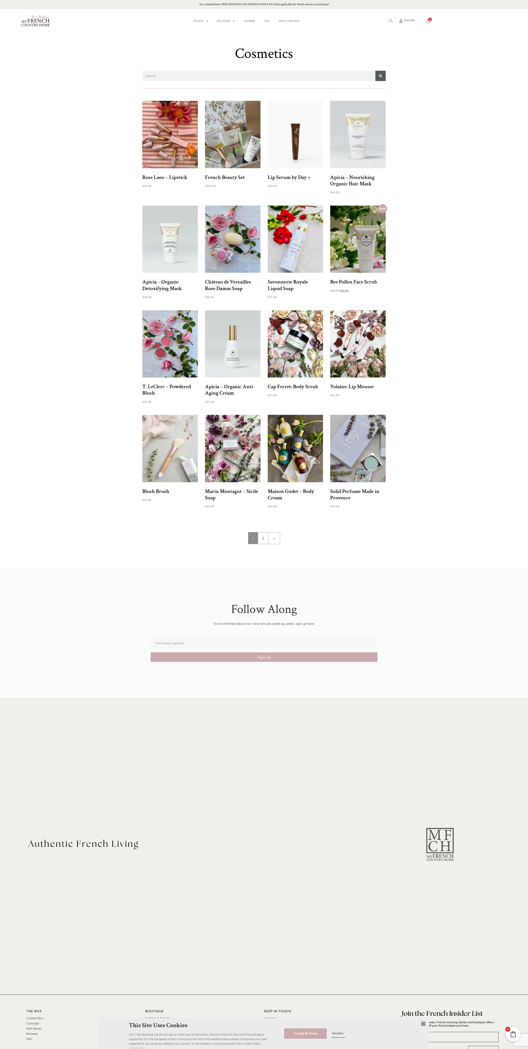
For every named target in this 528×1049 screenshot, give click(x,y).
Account (409, 20)
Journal (249, 21)
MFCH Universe (289, 21)
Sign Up (264, 657)
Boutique (224, 21)
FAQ (267, 21)
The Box (198, 21)
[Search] (380, 76)
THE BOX (34, 1011)
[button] (423, 1023)
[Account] (401, 21)
